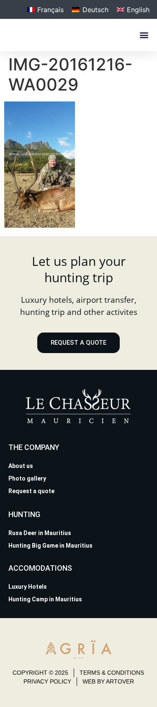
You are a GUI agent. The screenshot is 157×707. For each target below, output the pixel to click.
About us (20, 466)
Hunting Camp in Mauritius (45, 599)
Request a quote (31, 491)
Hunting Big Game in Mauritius (50, 545)
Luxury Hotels (27, 586)
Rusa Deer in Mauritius (39, 533)
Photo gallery (27, 478)
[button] (144, 35)
